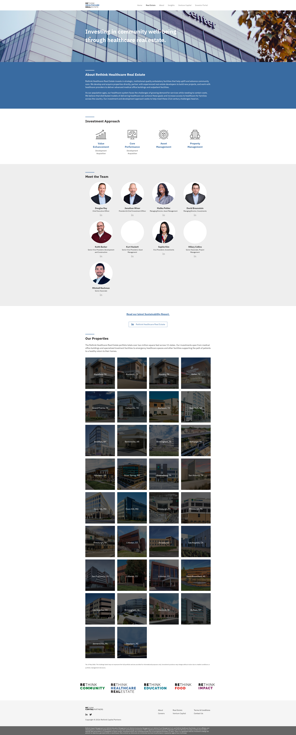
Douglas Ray (101, 208)
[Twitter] (90, 714)
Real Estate (151, 5)
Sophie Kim (163, 247)
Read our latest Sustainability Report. (148, 314)
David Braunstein (195, 208)
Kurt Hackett (132, 247)
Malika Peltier (163, 208)
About (161, 5)
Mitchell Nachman (101, 288)
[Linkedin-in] (86, 714)
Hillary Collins (195, 247)
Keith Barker (101, 247)
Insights (171, 5)
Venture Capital (184, 5)
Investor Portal (201, 5)
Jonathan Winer (132, 208)
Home (139, 5)
